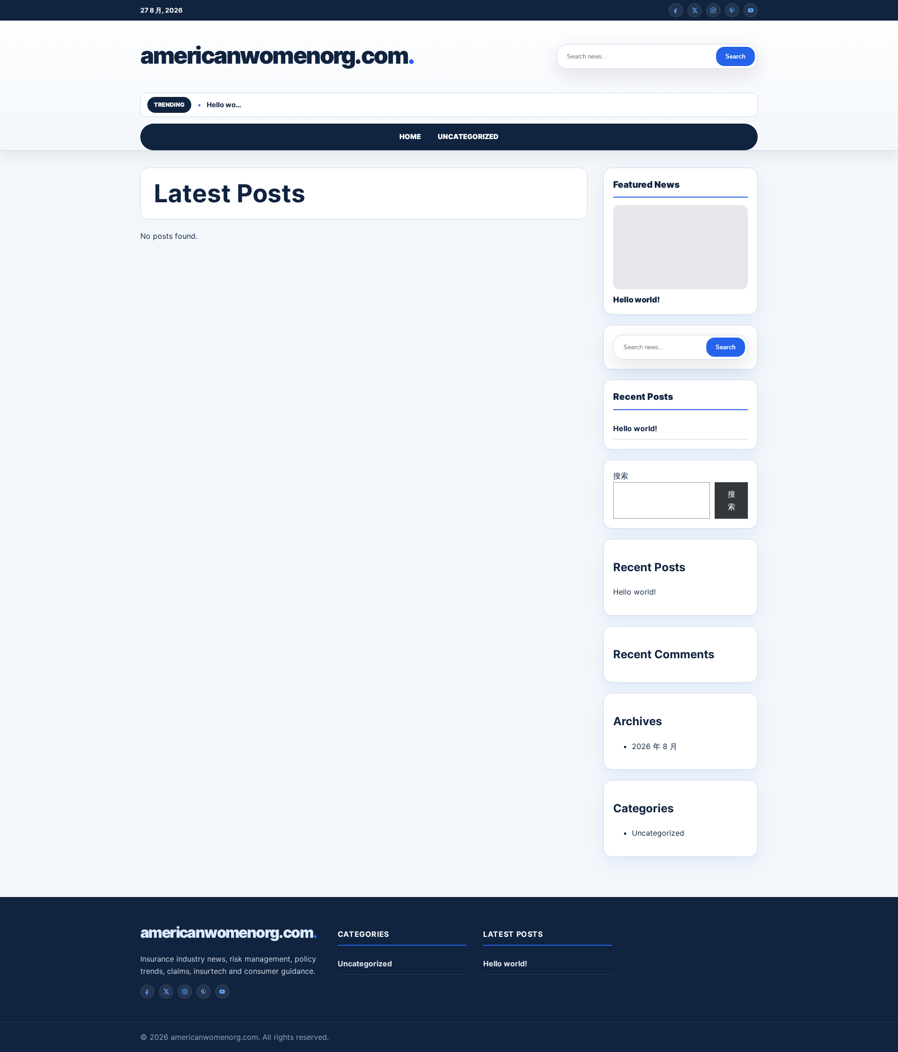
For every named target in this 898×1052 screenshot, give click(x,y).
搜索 (620, 475)
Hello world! (635, 428)
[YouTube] (751, 10)
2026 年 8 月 (654, 746)
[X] (695, 10)
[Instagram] (713, 10)
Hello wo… (224, 105)
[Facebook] (676, 10)
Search (735, 56)
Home (410, 136)
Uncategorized (468, 136)
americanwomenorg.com (277, 55)
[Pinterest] (732, 10)
